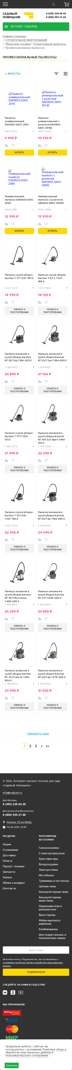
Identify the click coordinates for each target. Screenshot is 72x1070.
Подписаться (36, 972)
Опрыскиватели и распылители (50, 907)
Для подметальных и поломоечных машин (52, 936)
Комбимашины (48, 929)
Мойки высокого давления (50, 922)
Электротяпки (48, 870)
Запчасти (9, 872)
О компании (10, 850)
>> (47, 746)
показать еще (38, 734)
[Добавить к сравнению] (6, 145)
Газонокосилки (49, 848)
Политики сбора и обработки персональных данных (36, 1051)
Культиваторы (48, 859)
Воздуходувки (48, 864)
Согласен (11, 1065)
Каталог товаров (24, 26)
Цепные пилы (47, 886)
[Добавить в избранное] (13, 145)
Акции (7, 844)
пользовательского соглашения (27, 1055)
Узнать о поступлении (19, 311)
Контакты (9, 888)
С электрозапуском (52, 853)
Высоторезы (47, 915)
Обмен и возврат (14, 883)
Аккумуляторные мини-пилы (50, 899)
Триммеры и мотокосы (54, 881)
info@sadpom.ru (12, 792)
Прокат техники (13, 866)
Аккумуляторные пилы (53, 891)
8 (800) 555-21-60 (56, 17)
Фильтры (14, 73)
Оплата (7, 861)
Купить (19, 152)
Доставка (9, 855)
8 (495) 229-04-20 (56, 13)
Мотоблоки (46, 875)
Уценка (7, 877)
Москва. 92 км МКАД (19, 822)
